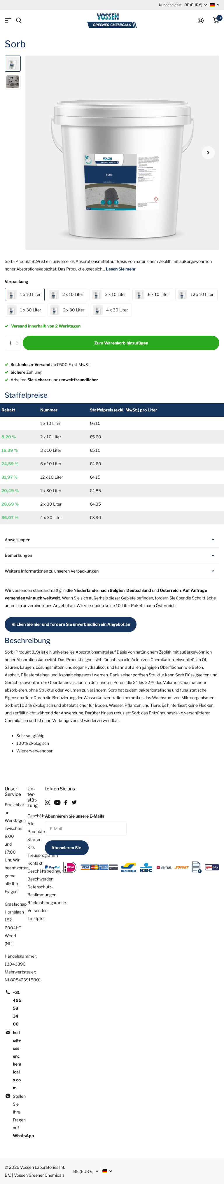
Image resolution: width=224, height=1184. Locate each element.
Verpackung (16, 281)
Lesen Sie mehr (121, 268)
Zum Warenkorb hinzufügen (121, 342)
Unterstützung (32, 797)
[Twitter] (74, 802)
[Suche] (19, 20)
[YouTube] (57, 802)
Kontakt (34, 863)
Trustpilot (36, 918)
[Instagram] (47, 802)
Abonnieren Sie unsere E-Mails (74, 816)
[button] (208, 153)
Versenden (37, 910)
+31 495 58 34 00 (17, 1008)
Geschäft (36, 815)
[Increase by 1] (18, 338)
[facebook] (65, 802)
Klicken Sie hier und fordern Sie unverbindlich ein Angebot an (70, 624)
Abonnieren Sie (66, 847)
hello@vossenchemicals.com (17, 1060)
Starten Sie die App (8, 20)
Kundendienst (170, 5)
